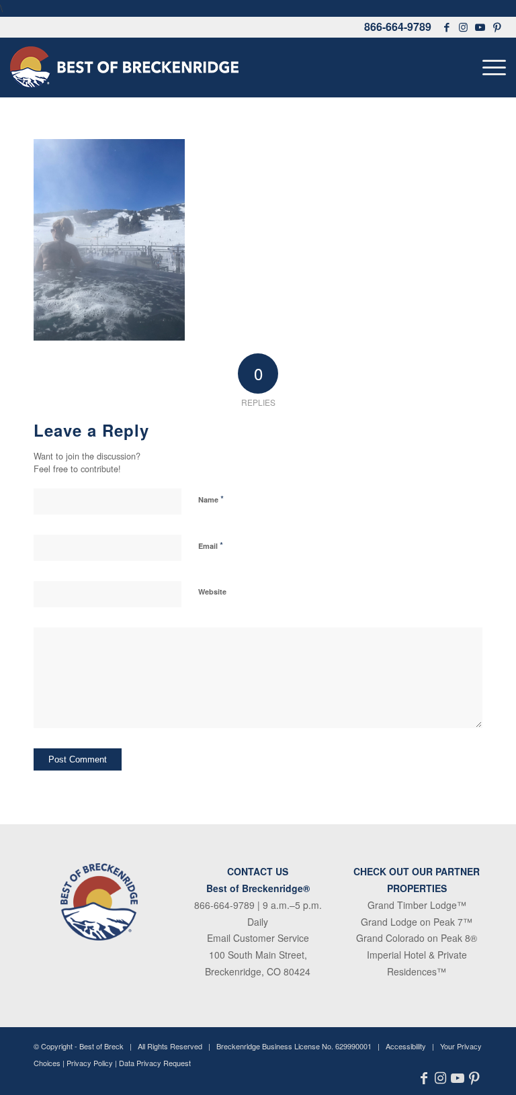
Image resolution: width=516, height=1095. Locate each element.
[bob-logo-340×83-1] (124, 67)
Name (211, 498)
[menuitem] (491, 67)
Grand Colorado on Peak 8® (416, 938)
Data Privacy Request (155, 1062)
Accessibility (406, 1046)
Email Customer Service (258, 938)
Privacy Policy (90, 1062)
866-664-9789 (397, 26)
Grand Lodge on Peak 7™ (416, 921)
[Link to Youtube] (480, 27)
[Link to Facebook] (447, 27)
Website (212, 591)
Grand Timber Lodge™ (417, 905)
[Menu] (491, 67)
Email (210, 545)
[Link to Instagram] (464, 27)
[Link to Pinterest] (497, 27)
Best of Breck (101, 1046)
